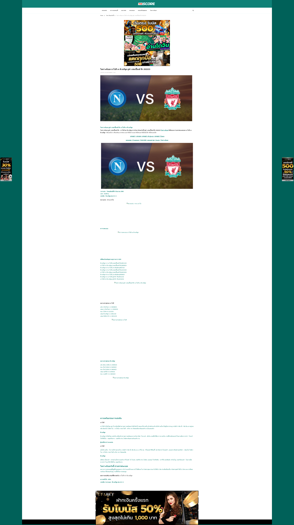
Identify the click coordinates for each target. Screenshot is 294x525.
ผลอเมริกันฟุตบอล (142, 10)
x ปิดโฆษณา (6, 180)
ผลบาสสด (123, 10)
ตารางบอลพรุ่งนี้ (114, 10)
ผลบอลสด (104, 10)
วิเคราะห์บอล (153, 10)
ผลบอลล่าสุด (151, 140)
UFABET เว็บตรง (159, 136)
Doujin (158, 140)
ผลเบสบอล (132, 10)
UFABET (132, 136)
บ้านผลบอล (136, 140)
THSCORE (143, 140)
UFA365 (138, 136)
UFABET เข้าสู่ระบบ (148, 136)
